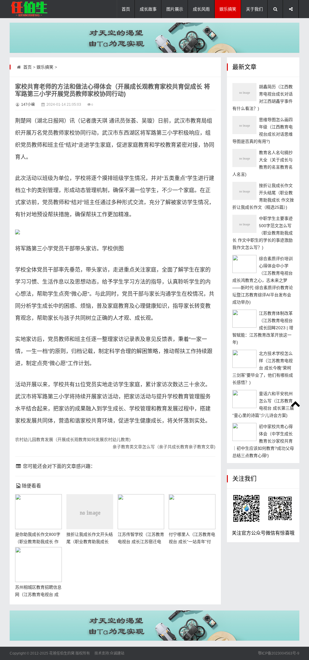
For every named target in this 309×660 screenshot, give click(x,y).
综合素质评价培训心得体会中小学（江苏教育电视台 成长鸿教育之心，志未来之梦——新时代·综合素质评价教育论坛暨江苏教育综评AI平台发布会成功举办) (262, 280)
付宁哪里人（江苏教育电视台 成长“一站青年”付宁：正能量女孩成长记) (192, 541)
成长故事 (148, 9)
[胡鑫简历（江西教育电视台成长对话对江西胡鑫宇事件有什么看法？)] (244, 92)
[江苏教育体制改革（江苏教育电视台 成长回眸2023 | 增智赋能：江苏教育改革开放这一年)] (244, 319)
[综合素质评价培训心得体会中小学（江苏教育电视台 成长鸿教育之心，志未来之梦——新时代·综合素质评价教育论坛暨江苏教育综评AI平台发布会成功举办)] (244, 264)
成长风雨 (201, 9)
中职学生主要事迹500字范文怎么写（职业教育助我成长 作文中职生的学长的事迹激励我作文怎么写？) (262, 233)
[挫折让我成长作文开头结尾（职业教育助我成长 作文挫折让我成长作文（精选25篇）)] (244, 191)
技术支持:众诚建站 (109, 653)
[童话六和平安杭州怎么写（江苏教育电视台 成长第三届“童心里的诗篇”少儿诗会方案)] (244, 399)
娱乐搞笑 (227, 9)
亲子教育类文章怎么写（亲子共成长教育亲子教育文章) (164, 446)
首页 (126, 9)
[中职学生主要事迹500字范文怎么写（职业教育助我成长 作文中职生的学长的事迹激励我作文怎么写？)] (244, 224)
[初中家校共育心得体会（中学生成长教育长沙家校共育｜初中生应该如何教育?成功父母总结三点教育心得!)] (244, 432)
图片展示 (174, 9)
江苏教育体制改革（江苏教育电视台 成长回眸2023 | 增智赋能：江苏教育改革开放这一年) (262, 328)
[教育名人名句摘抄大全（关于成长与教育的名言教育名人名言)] (244, 158)
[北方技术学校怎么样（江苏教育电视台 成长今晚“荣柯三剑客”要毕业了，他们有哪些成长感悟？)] (244, 359)
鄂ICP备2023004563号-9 (278, 653)
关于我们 (254, 9)
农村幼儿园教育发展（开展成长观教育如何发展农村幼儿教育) (73, 439)
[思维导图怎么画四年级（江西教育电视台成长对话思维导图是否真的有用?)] (244, 125)
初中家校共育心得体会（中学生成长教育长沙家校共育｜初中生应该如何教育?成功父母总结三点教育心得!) (263, 441)
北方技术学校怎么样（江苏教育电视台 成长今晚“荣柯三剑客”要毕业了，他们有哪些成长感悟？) (262, 368)
